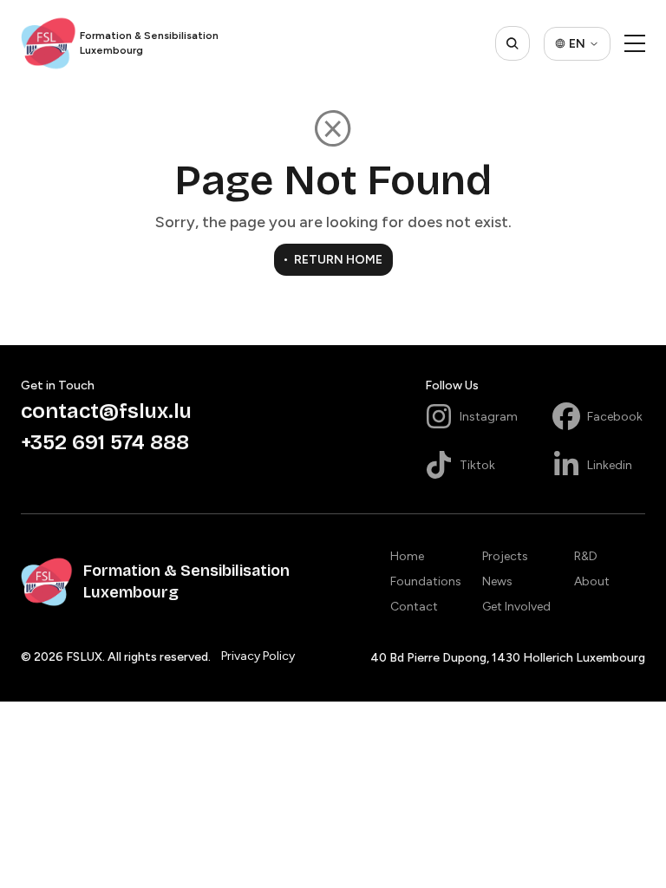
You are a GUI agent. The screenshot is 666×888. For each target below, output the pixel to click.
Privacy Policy (258, 656)
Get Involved (516, 606)
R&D (585, 556)
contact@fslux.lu (106, 411)
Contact (414, 606)
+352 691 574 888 (105, 442)
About (592, 581)
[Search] (512, 43)
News (497, 581)
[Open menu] (634, 43)
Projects (505, 556)
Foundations (425, 581)
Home (407, 556)
